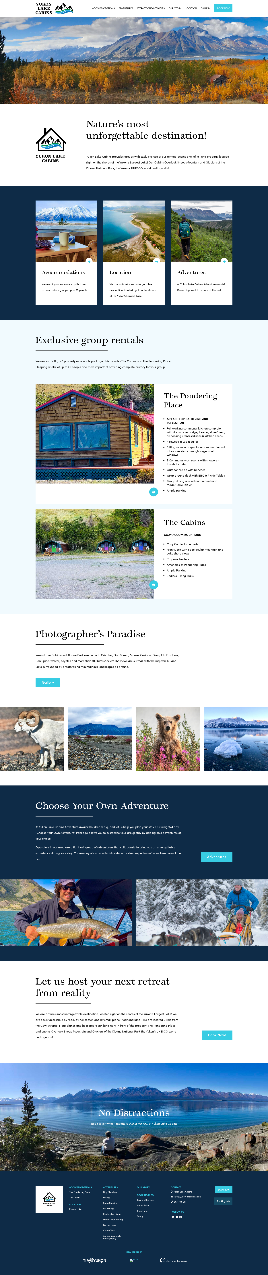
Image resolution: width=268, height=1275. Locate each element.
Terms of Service (145, 1200)
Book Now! (217, 1034)
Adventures (126, 8)
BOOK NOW (224, 1189)
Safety (140, 1216)
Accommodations (103, 8)
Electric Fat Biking (112, 1214)
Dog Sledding (110, 1192)
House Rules (143, 1205)
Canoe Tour (109, 1230)
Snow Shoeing (110, 1203)
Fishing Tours (109, 1225)
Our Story (175, 8)
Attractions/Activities (151, 8)
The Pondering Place (79, 1192)
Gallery (205, 8)
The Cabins (74, 1197)
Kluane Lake (75, 1209)
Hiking (106, 1197)
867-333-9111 (180, 1201)
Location (191, 8)
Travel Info (142, 1210)
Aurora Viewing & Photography (112, 1237)
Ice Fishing (108, 1208)
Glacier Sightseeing (113, 1219)
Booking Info (223, 1201)
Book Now (223, 8)
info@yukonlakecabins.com (187, 1196)
